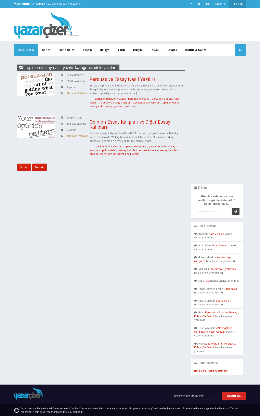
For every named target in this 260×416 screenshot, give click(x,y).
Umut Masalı (219, 245)
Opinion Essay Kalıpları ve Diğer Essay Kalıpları (130, 124)
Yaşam (87, 50)
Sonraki (39, 167)
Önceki (24, 167)
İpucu (155, 50)
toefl (127, 106)
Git (207, 280)
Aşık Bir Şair (216, 233)
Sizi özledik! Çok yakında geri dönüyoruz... (56, 3)
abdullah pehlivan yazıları (110, 98)
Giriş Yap (237, 3)
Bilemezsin (230, 288)
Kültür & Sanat (195, 50)
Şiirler (46, 50)
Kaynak (172, 50)
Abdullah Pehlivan (77, 93)
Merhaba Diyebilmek (223, 269)
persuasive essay (139, 98)
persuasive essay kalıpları (115, 102)
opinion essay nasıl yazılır (140, 146)
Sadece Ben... (224, 300)
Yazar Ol (220, 3)
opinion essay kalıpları (146, 102)
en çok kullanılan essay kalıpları (158, 150)
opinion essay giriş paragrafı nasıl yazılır (114, 153)
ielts (134, 106)
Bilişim (138, 50)
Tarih (121, 50)
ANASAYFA (26, 50)
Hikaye (104, 50)
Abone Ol (234, 396)
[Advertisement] (217, 123)
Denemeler (67, 50)
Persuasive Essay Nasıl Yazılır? (123, 79)
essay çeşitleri (113, 106)
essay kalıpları (128, 150)
